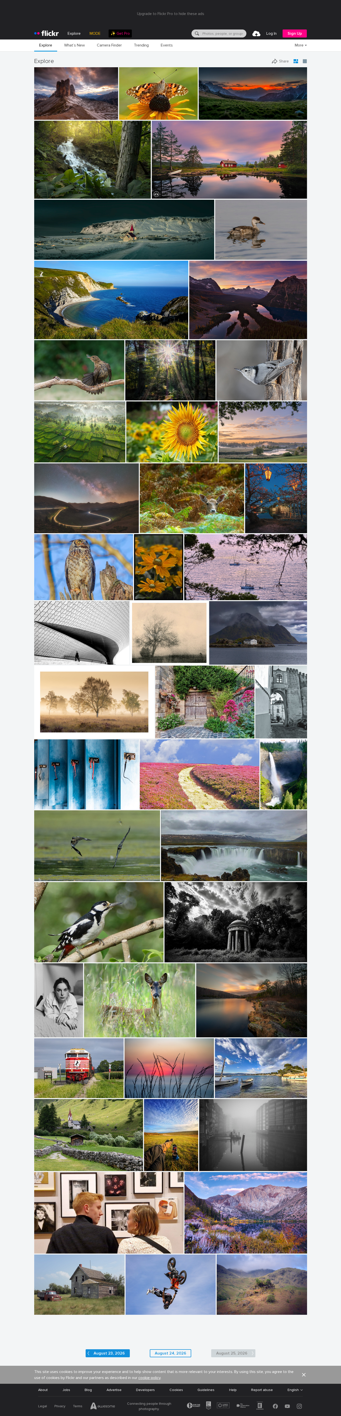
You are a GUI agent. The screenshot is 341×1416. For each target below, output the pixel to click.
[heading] (46, 33)
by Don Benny (194, 1250)
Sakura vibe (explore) (262, 525)
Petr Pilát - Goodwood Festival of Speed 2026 (157, 1307)
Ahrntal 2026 (46, 1163)
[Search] (196, 33)
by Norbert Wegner (212, 116)
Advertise (114, 1390)
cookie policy (149, 1377)
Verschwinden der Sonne (147, 1090)
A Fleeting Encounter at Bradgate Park (173, 525)
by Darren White (46, 529)
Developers (145, 1390)
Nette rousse (228, 252)
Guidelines (205, 1390)
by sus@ (225, 458)
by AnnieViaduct (46, 1094)
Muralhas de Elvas (268, 730)
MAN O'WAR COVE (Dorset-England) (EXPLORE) (74, 331)
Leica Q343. (45, 1307)
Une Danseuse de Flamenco (58, 392)
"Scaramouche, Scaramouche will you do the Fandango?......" (84, 1246)
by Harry (147, 805)
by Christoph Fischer (203, 335)
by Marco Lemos (45, 116)
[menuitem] (120, 33)
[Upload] (256, 33)
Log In (271, 33)
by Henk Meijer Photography (170, 195)
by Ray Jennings (46, 256)
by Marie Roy (226, 396)
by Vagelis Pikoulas (222, 661)
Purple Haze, (152, 801)
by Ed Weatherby (138, 1311)
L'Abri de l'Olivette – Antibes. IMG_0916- (247, 1090)
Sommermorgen (233, 454)
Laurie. (41, 1029)
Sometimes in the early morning (152, 392)
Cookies (176, 1390)
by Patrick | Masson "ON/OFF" (54, 396)
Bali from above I (50, 454)
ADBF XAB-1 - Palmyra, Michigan (62, 1090)
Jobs (66, 1390)
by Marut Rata (136, 458)
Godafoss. (171, 873)
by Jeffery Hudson (46, 195)
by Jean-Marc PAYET (229, 1094)
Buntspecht (45, 954)
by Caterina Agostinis (169, 734)
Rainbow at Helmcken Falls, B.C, (270, 801)
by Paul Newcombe (47, 734)
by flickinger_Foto (46, 1167)
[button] (97, 115)
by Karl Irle (133, 396)
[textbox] (223, 33)
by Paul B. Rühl (136, 1094)
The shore (206, 1029)
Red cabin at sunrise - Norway (178, 191)
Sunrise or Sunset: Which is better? (219, 331)
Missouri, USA (47, 191)
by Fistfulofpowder (46, 1311)
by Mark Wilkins (46, 1250)
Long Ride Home (49, 525)
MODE (95, 33)
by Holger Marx (45, 805)
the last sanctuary (181, 954)
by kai (201, 1033)
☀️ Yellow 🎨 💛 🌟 (145, 592)
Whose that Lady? (136, 112)
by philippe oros (226, 256)
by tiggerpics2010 (156, 1167)
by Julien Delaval (46, 458)
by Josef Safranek (142, 661)
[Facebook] (275, 1406)
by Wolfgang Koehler (270, 805)
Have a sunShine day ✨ (147, 454)
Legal (42, 1406)
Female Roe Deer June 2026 (109, 1029)
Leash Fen (44, 730)
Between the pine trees (205, 592)
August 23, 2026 (109, 1353)
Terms (77, 1406)
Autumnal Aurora (200, 1246)
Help (233, 1390)
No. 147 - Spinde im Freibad (58, 801)
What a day (155, 1163)
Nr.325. (137, 657)
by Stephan (43, 661)
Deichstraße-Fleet (215, 1163)
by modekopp (44, 958)
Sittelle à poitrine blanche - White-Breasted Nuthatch (247, 392)
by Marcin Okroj (151, 529)
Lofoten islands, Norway (231, 657)
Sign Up (295, 33)
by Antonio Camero (174, 877)
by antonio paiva (267, 734)
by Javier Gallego (46, 335)
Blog (88, 1390)
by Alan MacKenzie (97, 1033)
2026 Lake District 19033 (239, 1307)
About (43, 1390)
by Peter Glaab (209, 1167)
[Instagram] (299, 1406)
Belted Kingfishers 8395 (55, 873)
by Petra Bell (143, 596)
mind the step (47, 657)
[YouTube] (287, 1406)
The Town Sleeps (50, 252)
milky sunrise (211, 112)
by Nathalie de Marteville (201, 596)
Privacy (59, 1406)
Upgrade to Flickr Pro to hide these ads (170, 13)
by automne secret (46, 1033)
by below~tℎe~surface (179, 958)
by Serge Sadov (256, 529)
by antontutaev (227, 1311)
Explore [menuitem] (74, 33)
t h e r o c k (45, 112)
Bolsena (163, 730)
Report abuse (262, 1390)
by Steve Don (128, 116)
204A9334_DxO (49, 592)
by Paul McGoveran (47, 877)
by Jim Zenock (44, 596)
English (293, 1390)
